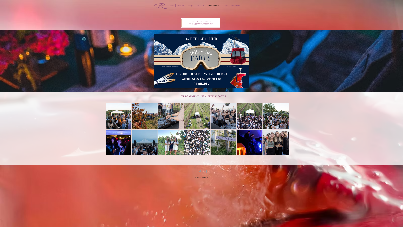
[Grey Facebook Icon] (200, 171)
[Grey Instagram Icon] (205, 171)
